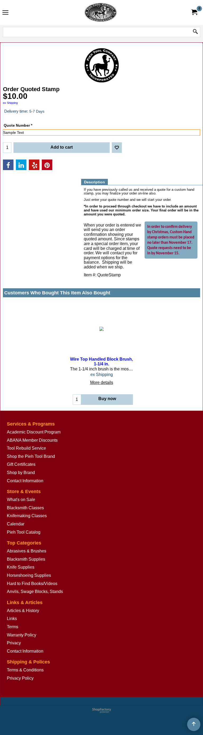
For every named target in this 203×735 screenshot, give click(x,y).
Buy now (107, 398)
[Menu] (5, 12)
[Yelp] (34, 165)
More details (101, 382)
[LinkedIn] (21, 165)
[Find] (195, 32)
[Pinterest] (47, 165)
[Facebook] (8, 165)
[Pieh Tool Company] (100, 12)
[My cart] (194, 12)
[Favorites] (117, 148)
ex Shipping (10, 102)
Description (94, 182)
